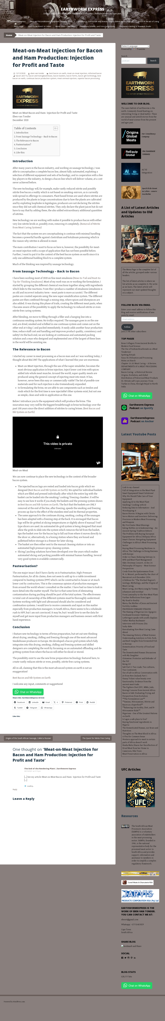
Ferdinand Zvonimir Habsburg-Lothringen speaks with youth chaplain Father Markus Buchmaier (139, 618)
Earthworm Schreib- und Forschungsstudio (97, 26)
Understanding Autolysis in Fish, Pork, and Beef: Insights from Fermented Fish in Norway (139, 641)
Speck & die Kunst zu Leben (39, 26)
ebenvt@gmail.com (129, 919)
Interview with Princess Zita (134, 623)
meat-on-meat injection (77, 73)
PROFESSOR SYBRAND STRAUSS (136, 609)
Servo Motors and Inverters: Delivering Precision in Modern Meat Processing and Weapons (140, 519)
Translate (141, 49)
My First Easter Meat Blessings (135, 525)
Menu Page (18, 26)
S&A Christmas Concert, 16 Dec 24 (137, 563)
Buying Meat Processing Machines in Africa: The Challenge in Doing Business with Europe (140, 551)
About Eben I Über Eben (65, 26)
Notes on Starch (128, 360)
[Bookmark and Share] (131, 946)
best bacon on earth (57, 73)
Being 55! (126, 664)
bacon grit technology (87, 76)
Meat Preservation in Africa (134, 754)
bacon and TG (22, 76)
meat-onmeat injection (67, 78)
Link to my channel (130, 487)
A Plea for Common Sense (133, 736)
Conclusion (21, 148)
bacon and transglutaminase (40, 76)
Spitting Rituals (128, 355)
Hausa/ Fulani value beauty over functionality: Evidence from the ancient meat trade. (136, 681)
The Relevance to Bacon (27, 140)
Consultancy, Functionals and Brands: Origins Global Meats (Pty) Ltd (105, 21)
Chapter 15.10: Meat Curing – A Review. (138, 363)
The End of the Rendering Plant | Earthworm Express (50, 768)
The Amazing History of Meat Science (139, 635)
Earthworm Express (82, 9)
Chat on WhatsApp (31, 692)
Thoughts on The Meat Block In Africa (139, 734)
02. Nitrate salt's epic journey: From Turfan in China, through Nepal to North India (139, 384)
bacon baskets (59, 76)
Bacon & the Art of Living (148, 21)
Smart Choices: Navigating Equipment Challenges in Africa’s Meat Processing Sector (139, 542)
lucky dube (127, 626)
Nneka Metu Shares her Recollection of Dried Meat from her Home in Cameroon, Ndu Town (139, 748)
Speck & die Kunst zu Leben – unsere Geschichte (149, 191)
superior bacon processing (89, 78)
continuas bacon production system (41, 78)
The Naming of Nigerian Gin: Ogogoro (139, 612)
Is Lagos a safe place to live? (134, 719)
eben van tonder (37, 73)
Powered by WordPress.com (14, 1002)
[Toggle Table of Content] (54, 128)
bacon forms (72, 76)
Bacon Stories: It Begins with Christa (138, 513)
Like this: (20, 152)
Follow (127, 327)
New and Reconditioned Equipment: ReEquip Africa (51, 21)
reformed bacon (95, 73)
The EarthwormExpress (16, 21)
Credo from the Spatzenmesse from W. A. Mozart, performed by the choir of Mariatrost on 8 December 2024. (140, 574)
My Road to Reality (130, 600)
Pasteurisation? (23, 144)
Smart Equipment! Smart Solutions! (137, 493)
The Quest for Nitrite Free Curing (96, 738)
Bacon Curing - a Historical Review (136, 372)
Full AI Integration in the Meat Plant (138, 490)
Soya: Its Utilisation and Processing (136, 358)
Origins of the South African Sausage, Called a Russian (28, 738)
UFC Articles (131, 769)
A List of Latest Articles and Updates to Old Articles (140, 211)
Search (124, 56)
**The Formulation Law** (133, 699)
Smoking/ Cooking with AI (134, 505)
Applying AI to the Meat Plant (135, 502)
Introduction (22, 132)
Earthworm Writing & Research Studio (135, 26)
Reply (15, 789)
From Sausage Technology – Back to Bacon (36, 136)
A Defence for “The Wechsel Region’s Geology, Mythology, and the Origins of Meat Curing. (140, 583)
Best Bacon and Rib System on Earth (48, 490)
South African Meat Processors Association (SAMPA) (142, 829)
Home (9, 35)
